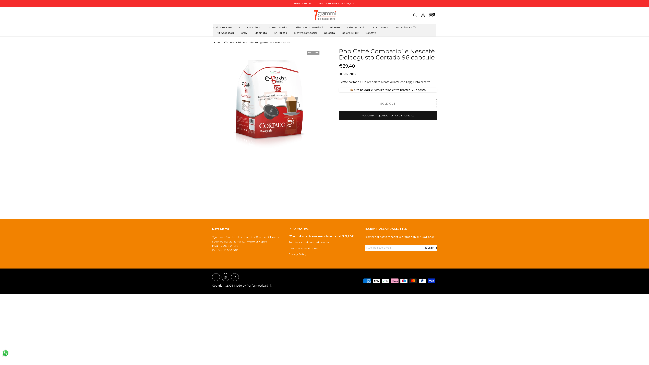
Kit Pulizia (280, 32)
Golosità (329, 32)
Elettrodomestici (305, 32)
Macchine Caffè (405, 27)
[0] (431, 15)
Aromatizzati (276, 27)
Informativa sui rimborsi (304, 248)
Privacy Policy (297, 254)
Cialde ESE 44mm (225, 27)
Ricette (335, 27)
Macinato (260, 32)
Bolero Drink (350, 32)
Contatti (371, 32)
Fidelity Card (355, 27)
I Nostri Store (379, 27)
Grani (244, 32)
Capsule (252, 27)
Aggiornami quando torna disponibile (388, 115)
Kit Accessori (225, 32)
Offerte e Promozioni (309, 27)
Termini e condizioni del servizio (309, 242)
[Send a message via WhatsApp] (6, 353)
